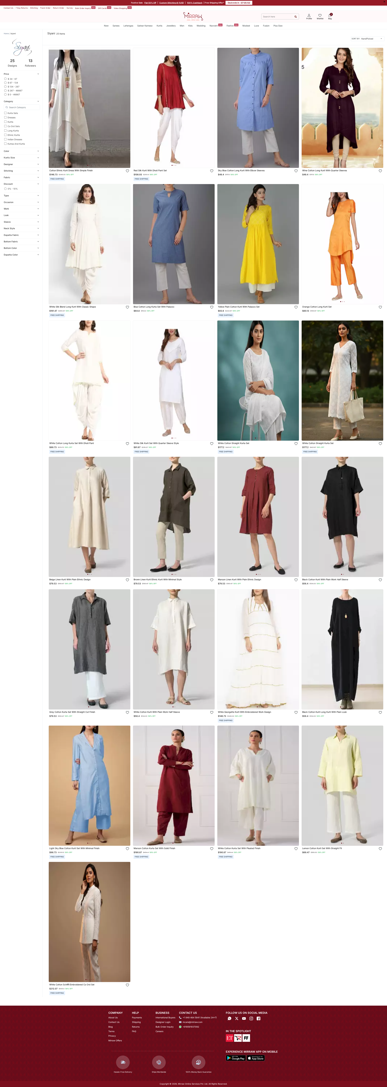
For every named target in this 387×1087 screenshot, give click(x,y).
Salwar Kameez (145, 25)
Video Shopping (122, 8)
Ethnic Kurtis (14, 135)
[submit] (295, 16)
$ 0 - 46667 (14, 94)
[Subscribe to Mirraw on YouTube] (244, 1018)
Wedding (201, 25)
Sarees (116, 25)
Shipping (136, 1022)
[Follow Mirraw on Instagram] (251, 1018)
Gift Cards (104, 8)
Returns (136, 1026)
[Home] (193, 16)
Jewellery (171, 25)
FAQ (134, 1031)
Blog (110, 1026)
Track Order (45, 8)
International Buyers (165, 1017)
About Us (113, 1017)
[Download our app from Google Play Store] (236, 1057)
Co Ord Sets (14, 126)
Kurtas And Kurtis (16, 143)
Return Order (58, 8)
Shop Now (92, 162)
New (106, 25)
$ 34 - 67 (12, 78)
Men (182, 25)
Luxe (256, 25)
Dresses (11, 117)
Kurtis (159, 25)
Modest (246, 25)
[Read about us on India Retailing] (238, 1037)
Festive (232, 25)
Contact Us (8, 8)
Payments (137, 1017)
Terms (111, 1031)
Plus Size (277, 25)
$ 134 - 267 (13, 86)
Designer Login (163, 1022)
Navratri (216, 25)
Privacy (112, 1036)
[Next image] (127, 108)
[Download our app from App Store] (256, 1057)
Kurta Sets (13, 113)
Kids (190, 25)
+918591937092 (191, 1026)
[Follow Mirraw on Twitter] (236, 1018)
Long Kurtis (13, 130)
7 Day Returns (22, 8)
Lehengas (128, 25)
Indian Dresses (15, 139)
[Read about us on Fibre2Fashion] (246, 1037)
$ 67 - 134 (13, 82)
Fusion (266, 25)
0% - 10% (13, 188)
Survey (70, 8)
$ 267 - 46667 (15, 90)
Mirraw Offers (115, 1040)
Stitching (34, 8)
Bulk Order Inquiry (85, 8)
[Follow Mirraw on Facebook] (258, 1018)
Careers (159, 1031)
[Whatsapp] (229, 1018)
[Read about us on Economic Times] (229, 1037)
